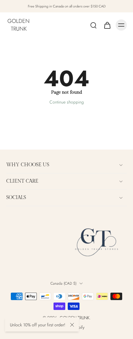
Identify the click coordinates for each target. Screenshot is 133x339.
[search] (93, 25)
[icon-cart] (107, 25)
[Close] (72, 324)
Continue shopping (66, 102)
